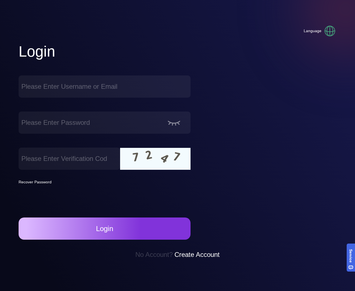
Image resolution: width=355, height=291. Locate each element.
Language (312, 31)
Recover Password (35, 182)
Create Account (197, 254)
